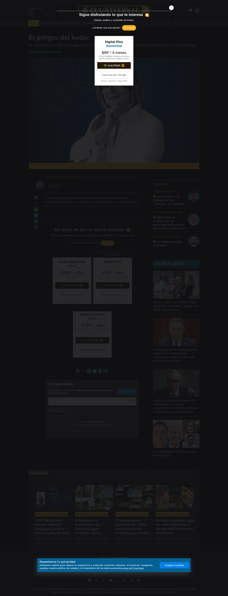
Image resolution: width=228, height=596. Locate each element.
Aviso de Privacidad (133, 568)
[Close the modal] (171, 7)
